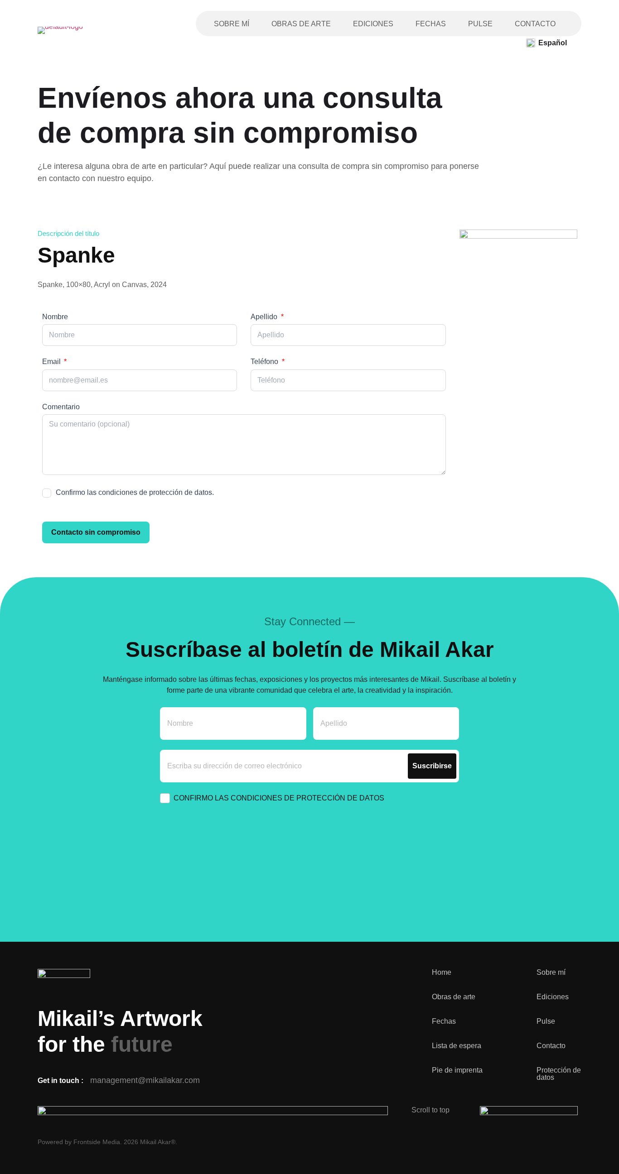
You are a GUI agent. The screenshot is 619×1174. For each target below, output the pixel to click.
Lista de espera (456, 1045)
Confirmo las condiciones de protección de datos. (135, 492)
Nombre (55, 317)
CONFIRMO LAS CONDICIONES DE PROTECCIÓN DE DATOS (279, 798)
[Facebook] (513, 1142)
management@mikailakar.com (145, 1080)
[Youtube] (545, 1142)
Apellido (265, 317)
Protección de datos (559, 1074)
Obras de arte (301, 24)
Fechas (431, 24)
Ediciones (373, 24)
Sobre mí (231, 24)
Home (441, 972)
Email (52, 361)
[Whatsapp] (576, 1142)
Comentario (61, 407)
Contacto (535, 24)
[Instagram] (481, 1142)
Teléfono (265, 361)
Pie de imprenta (457, 1070)
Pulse (480, 24)
